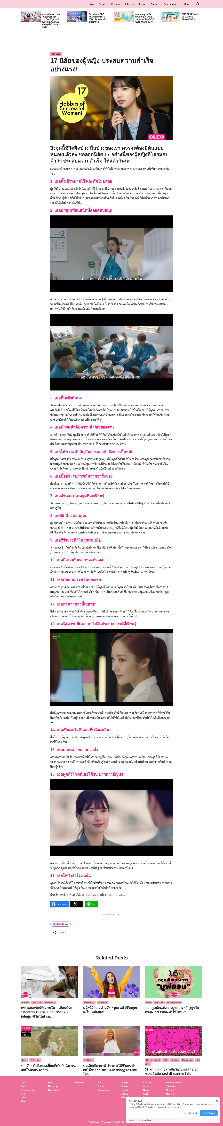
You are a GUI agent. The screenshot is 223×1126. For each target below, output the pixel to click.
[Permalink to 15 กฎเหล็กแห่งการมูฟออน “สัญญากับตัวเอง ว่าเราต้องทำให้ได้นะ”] (173, 981)
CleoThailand (92, 895)
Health (124, 1090)
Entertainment (171, 4)
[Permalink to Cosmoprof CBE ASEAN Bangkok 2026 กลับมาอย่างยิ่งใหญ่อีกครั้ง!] (77, 16)
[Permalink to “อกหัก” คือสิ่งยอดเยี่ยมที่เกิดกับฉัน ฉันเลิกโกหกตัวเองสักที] (49, 1040)
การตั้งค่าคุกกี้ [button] (191, 1113)
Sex (23, 1086)
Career (25, 1002)
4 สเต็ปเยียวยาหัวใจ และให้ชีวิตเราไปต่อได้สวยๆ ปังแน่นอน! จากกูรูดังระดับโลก (110, 1070)
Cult (165, 1060)
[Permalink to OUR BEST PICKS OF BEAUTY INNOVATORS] (170, 16)
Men (23, 1101)
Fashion (115, 4)
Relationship (28, 1090)
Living (142, 4)
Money (124, 1093)
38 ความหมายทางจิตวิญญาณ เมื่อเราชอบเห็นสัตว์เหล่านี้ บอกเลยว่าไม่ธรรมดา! (171, 1074)
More (186, 4)
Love (91, 4)
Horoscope (187, 1060)
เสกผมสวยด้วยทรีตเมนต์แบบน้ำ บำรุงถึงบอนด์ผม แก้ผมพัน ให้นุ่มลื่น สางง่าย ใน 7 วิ (144, 18)
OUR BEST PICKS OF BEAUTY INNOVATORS (190, 16)
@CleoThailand (117, 895)
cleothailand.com (104, 1122)
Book (146, 1090)
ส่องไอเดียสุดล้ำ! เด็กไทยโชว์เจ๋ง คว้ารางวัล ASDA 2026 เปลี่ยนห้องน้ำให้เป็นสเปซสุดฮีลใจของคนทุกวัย (51, 20)
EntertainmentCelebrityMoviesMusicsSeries (174, 1090)
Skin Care (53, 1090)
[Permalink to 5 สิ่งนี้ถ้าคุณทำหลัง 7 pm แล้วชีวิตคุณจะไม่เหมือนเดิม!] (111, 981)
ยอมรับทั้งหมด (209, 1113)
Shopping (103, 1090)
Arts (145, 1086)
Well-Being (50, 1002)
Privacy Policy (174, 1107)
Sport (101, 1086)
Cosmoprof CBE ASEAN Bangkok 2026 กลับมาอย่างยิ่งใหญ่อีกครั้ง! (97, 18)
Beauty (103, 4)
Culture (155, 4)
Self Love (56, 54)
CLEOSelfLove (60, 924)
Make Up (53, 1086)
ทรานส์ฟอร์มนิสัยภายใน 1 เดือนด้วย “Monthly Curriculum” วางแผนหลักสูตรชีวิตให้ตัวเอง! (46, 1012)
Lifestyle (130, 4)
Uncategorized (174, 1002)
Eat (100, 1082)
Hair (50, 1082)
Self (23, 1093)
